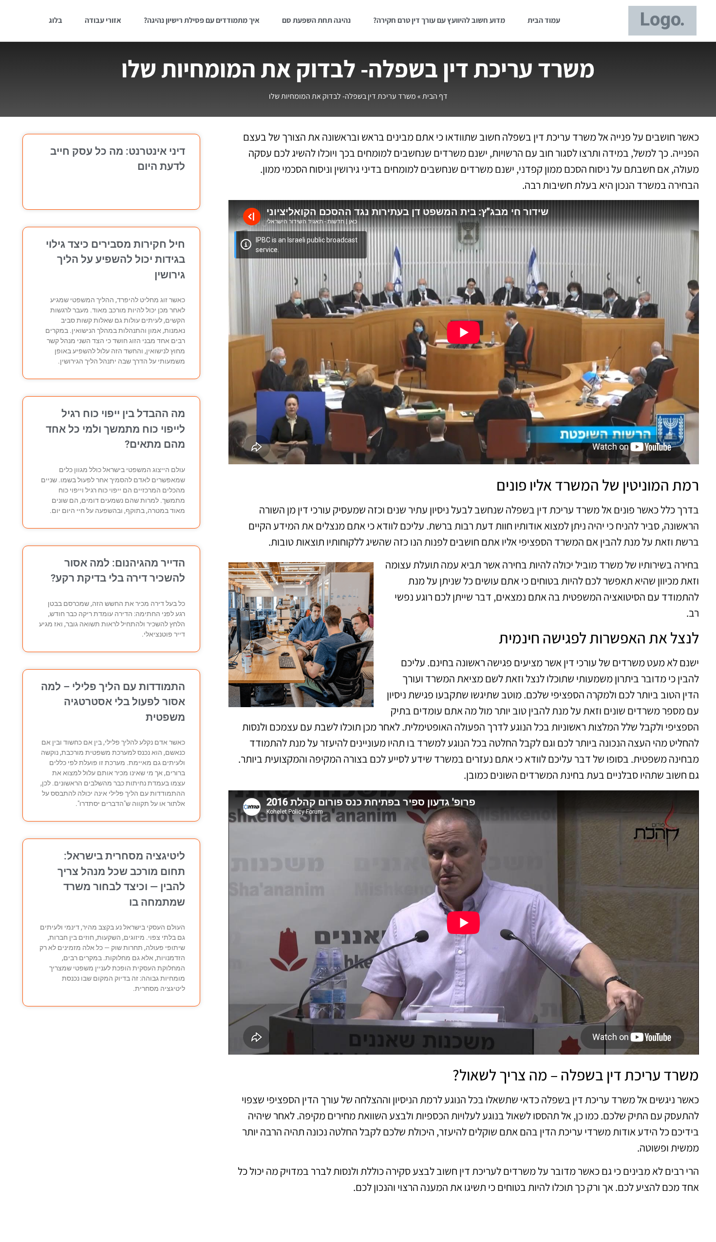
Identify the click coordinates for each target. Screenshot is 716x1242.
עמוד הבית (544, 20)
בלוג (55, 20)
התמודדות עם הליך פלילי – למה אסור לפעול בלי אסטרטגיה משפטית (113, 702)
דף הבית (435, 96)
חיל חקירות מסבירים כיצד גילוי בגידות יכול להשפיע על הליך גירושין (115, 259)
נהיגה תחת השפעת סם (316, 20)
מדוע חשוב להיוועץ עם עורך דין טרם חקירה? (439, 20)
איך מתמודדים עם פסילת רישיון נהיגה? (202, 20)
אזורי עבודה (103, 20)
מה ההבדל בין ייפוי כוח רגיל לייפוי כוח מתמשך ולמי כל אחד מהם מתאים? (115, 429)
